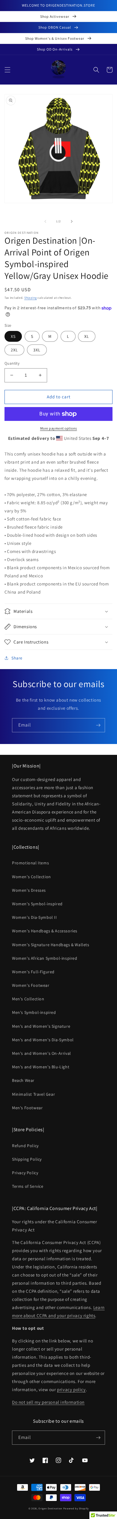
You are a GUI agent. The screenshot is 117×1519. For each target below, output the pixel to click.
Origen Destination (50, 1508)
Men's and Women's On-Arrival (41, 1053)
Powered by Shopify (76, 1508)
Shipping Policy (27, 1159)
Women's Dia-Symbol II (34, 917)
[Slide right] (71, 221)
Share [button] (16, 658)
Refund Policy (25, 1145)
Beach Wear (23, 1080)
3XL (36, 350)
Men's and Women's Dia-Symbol (43, 1039)
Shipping (30, 298)
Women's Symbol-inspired (37, 903)
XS (13, 336)
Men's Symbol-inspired (34, 1012)
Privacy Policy (25, 1172)
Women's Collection (31, 876)
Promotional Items (30, 863)
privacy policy (71, 1389)
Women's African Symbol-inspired (44, 958)
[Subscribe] (98, 725)
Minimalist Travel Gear (33, 1094)
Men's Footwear (27, 1107)
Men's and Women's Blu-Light (40, 1067)
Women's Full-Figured (33, 971)
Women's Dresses (29, 890)
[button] (7, 69)
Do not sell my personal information (48, 1402)
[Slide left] (45, 221)
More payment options (58, 428)
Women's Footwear (31, 985)
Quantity (12, 363)
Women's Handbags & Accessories (44, 931)
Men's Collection (28, 999)
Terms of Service (28, 1186)
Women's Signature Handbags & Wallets (50, 944)
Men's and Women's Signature (41, 1026)
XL (86, 336)
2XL (14, 350)
